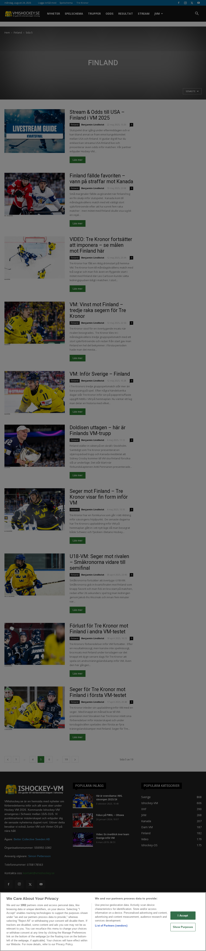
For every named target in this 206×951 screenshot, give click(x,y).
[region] (103, 921)
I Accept (183, 915)
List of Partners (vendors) (111, 925)
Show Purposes (183, 927)
